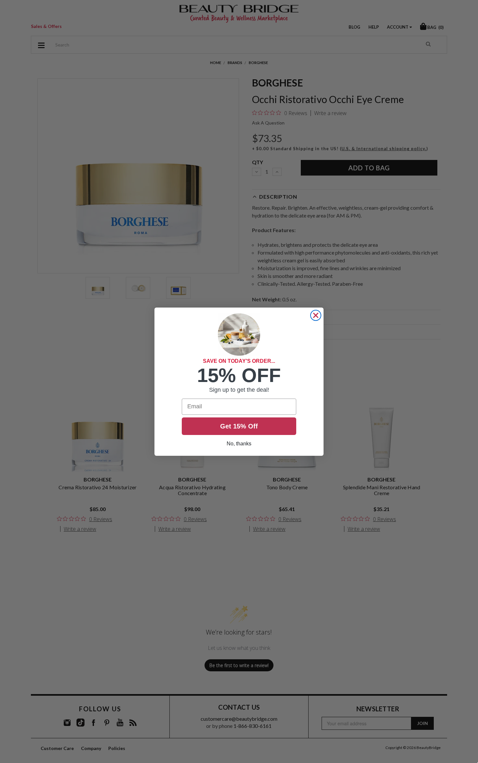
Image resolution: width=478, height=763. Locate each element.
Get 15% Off (239, 426)
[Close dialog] (316, 315)
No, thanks (239, 443)
